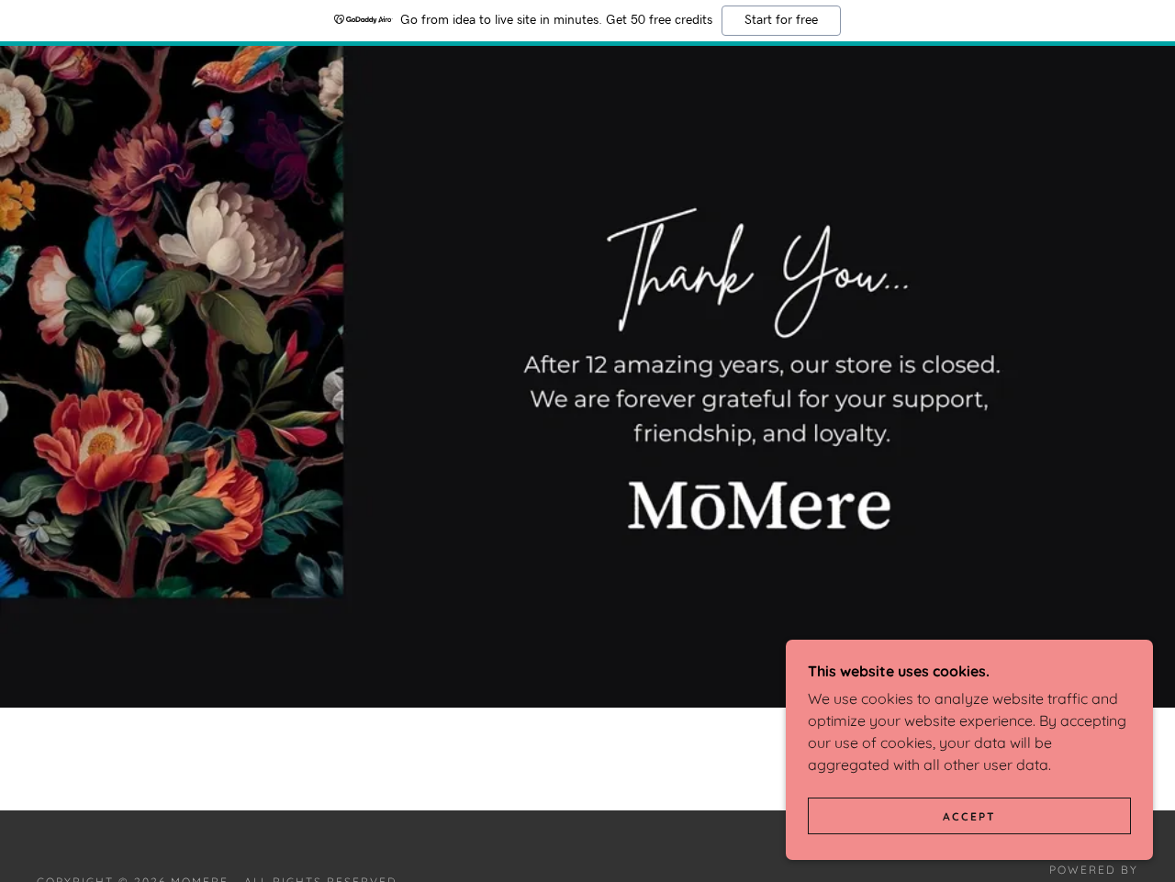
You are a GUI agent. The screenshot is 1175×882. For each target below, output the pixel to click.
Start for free (781, 20)
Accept (969, 816)
